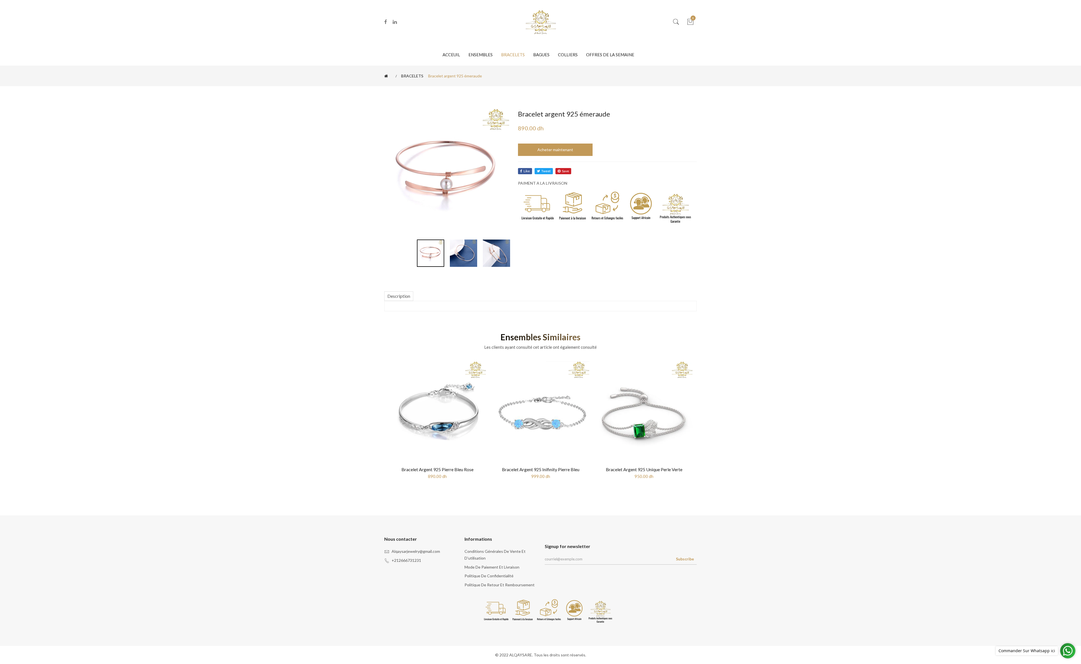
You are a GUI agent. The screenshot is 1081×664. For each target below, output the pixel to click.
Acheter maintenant (555, 149)
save (565, 171)
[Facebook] (385, 21)
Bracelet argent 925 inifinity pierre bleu (540, 469)
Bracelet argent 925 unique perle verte (644, 469)
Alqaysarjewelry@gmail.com (416, 551)
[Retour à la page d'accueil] (387, 76)
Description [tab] (398, 296)
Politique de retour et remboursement (499, 584)
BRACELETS (513, 54)
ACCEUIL (451, 54)
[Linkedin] (395, 21)
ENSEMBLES (480, 54)
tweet (546, 171)
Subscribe (685, 558)
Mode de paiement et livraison (491, 567)
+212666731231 (406, 560)
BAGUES (541, 54)
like (527, 171)
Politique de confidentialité (488, 575)
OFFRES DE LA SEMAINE (610, 54)
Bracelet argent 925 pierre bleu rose (437, 469)
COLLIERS (568, 54)
